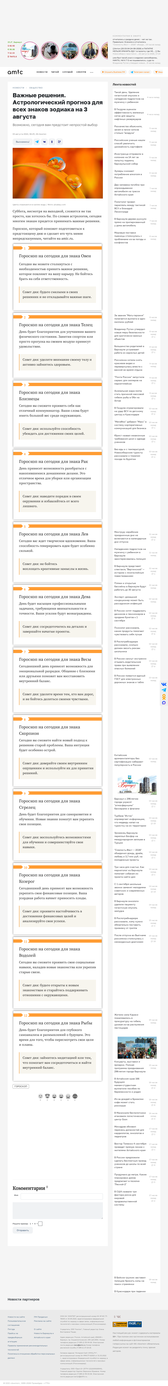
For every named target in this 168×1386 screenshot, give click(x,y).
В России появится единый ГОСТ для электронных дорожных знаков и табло (129, 679)
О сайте (38, 1329)
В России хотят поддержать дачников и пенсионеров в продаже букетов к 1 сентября (130, 615)
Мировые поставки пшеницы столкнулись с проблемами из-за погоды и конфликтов (130, 237)
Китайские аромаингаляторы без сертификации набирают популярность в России (128, 760)
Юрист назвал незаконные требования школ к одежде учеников (129, 438)
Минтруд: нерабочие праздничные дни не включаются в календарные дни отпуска (130, 536)
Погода (11, 1329)
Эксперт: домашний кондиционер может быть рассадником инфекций (129, 600)
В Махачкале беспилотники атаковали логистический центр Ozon (130, 1116)
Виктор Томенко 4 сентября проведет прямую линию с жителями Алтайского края (130, 1147)
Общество (36, 88)
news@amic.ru (79, 1345)
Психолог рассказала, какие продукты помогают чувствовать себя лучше (129, 631)
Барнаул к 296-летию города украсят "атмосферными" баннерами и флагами (127, 803)
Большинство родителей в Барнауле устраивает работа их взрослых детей (129, 349)
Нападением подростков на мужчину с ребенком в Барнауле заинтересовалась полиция (130, 554)
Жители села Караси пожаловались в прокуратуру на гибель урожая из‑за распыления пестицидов (129, 1021)
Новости (42, 72)
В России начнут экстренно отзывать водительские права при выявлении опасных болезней (130, 663)
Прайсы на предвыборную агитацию (15, 1337)
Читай (55, 72)
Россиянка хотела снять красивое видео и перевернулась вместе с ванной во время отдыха (128, 365)
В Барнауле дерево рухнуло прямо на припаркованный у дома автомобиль (130, 222)
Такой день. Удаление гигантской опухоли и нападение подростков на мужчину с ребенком (129, 97)
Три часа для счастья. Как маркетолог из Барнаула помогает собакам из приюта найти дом (129, 872)
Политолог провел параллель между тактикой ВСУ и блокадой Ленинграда (129, 206)
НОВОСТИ (18, 88)
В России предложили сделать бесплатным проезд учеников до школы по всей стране (130, 1162)
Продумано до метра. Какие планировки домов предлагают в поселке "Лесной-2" (130, 1179)
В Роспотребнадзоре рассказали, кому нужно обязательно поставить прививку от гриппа (128, 923)
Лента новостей (124, 84)
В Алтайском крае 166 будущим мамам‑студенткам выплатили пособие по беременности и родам (127, 1085)
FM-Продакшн (41, 1317)
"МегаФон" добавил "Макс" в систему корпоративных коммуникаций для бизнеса (130, 425)
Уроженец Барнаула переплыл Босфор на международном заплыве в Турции (129, 837)
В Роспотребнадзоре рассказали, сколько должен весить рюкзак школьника (127, 646)
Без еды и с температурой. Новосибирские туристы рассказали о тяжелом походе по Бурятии (129, 454)
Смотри (81, 72)
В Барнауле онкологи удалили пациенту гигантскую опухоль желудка (126, 906)
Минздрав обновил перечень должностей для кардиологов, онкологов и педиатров (129, 1131)
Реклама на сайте (42, 1321)
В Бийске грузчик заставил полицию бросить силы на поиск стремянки (130, 1280)
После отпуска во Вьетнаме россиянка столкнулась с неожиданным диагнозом (130, 938)
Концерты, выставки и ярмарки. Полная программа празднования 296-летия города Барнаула (130, 1066)
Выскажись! (22, 141)
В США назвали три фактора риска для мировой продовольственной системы (125, 1198)
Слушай (68, 72)
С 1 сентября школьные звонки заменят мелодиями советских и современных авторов (130, 889)
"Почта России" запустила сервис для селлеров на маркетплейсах (129, 380)
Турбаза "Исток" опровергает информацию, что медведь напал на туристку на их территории (130, 820)
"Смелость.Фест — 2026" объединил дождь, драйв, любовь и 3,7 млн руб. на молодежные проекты (128, 854)
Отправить (23, 1230)
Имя (16, 1195)
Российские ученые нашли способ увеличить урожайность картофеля (129, 143)
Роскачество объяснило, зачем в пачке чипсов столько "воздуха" (128, 129)
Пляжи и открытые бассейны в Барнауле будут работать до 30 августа (130, 586)
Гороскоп (20, 1086)
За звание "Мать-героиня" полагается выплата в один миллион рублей (129, 318)
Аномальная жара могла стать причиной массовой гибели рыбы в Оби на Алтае (129, 395)
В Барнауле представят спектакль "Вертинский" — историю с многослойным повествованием (129, 571)
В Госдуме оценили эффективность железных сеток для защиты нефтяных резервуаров (129, 114)
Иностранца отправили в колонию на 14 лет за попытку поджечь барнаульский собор (128, 158)
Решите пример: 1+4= (25, 1223)
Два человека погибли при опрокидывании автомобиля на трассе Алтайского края (129, 189)
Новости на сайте (16, 1317)
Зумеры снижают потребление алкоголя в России (128, 174)
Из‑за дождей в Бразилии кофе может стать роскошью (129, 1102)
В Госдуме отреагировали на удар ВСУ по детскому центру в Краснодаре (129, 411)
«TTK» (47, 1383)
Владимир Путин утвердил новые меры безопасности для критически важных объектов (129, 334)
